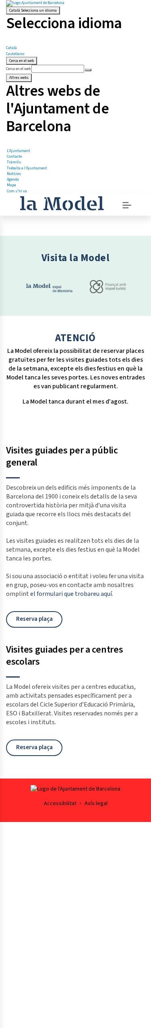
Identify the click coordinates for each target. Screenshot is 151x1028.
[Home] (62, 202)
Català (33, 10)
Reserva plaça (34, 619)
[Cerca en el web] (88, 70)
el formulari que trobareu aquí (71, 593)
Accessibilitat (60, 803)
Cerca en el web (18, 69)
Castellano (15, 54)
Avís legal (96, 803)
